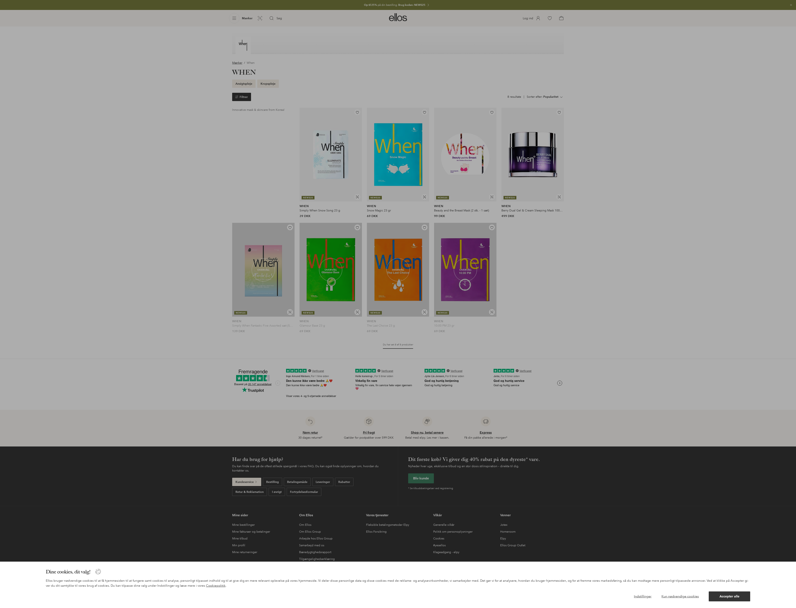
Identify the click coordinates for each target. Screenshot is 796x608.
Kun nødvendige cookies (680, 596)
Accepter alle (729, 596)
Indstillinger (643, 596)
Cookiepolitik (216, 585)
